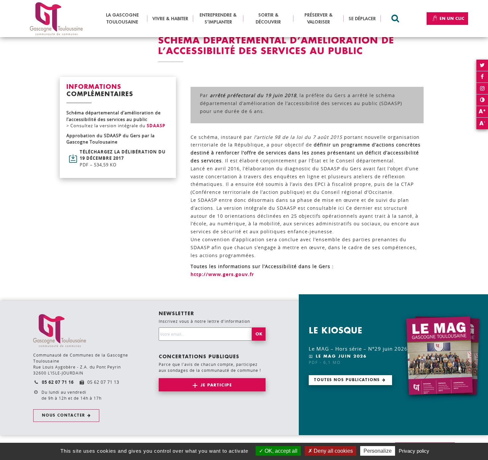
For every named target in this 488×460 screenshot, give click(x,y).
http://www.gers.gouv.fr (222, 274)
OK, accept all (280, 451)
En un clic (452, 19)
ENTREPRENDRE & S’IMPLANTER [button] (218, 18)
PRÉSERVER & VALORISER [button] (318, 18)
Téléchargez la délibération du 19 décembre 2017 (123, 158)
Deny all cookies (332, 451)
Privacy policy (414, 451)
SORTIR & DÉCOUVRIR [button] (268, 18)
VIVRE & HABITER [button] (170, 18)
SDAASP (156, 126)
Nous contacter (63, 415)
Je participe (216, 385)
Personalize (378, 451)
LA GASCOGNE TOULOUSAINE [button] (122, 18)
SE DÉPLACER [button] (362, 18)
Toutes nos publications (347, 380)
